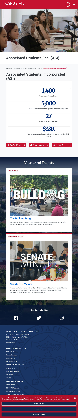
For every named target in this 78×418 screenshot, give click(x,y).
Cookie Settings (11, 355)
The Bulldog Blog (20, 218)
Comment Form (11, 358)
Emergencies (10, 385)
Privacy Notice (65, 399)
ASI (39, 68)
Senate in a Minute (21, 284)
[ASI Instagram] (61, 319)
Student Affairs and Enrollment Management (22, 68)
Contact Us (59, 145)
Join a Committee (38, 145)
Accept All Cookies (39, 414)
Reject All (39, 409)
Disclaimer (9, 375)
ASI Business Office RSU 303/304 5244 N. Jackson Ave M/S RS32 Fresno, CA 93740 (17, 337)
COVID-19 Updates (12, 388)
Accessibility (10, 352)
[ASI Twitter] (39, 319)
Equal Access (10, 368)
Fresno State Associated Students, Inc (22, 331)
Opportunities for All (13, 391)
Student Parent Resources (15, 394)
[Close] (75, 398)
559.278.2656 (10, 343)
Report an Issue (11, 361)
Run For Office (15, 145)
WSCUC (8, 378)
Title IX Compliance (12, 371)
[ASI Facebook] (16, 319)
